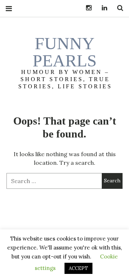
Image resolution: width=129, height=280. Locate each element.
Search (117, 8)
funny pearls (65, 52)
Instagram (86, 8)
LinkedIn (102, 8)
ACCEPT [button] (78, 268)
